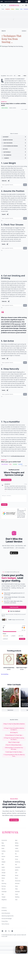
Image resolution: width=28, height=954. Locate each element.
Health (3, 867)
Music (16, 878)
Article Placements (6, 913)
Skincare (4, 888)
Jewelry (16, 870)
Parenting (4, 883)
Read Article (13, 710)
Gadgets (3, 861)
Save (19, 75)
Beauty (3, 845)
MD (14, 75)
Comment (4, 504)
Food (3, 859)
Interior (3, 870)
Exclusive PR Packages (7, 918)
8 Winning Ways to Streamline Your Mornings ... (14, 748)
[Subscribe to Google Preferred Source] (9, 513)
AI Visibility (4, 910)
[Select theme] (22, 5)
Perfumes (17, 883)
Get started (22, 638)
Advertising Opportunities (8, 915)
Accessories (4, 840)
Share (25, 75)
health (4, 31)
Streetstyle (4, 891)
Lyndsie (4, 75)
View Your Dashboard (15, 611)
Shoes (16, 886)
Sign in (3, 615)
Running (4, 886)
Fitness (16, 856)
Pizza (10, 464)
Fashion (3, 856)
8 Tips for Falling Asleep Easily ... (14, 745)
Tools (16, 899)
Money (16, 875)
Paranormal (17, 880)
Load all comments (6, 480)
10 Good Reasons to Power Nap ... (14, 735)
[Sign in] (26, 5)
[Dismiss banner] (25, 509)
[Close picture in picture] (16, 947)
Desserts (17, 851)
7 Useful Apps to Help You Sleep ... (14, 752)
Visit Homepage (14, 820)
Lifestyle (3, 872)
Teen (3, 894)
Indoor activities (5, 107)
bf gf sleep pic (14, 732)
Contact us (4, 907)
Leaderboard (5, 638)
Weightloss (8, 9)
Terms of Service (5, 924)
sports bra (17, 324)
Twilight (3, 897)
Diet (2, 853)
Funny (16, 859)
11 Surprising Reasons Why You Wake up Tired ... (14, 755)
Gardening (17, 861)
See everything (5, 674)
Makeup (17, 9)
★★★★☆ (24, 31)
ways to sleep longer (14, 742)
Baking (16, 843)
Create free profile (14, 607)
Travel (3, 9)
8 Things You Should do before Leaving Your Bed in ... (14, 738)
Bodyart (17, 845)
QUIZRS (26, 109)
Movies (12, 9)
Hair (16, 864)
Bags (3, 843)
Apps (16, 840)
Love (16, 872)
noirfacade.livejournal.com (18, 456)
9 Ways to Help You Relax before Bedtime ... (14, 724)
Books (3, 848)
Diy (16, 853)
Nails (21, 9)
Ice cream (20, 464)
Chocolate (15, 464)
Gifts (3, 864)
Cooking (3, 851)
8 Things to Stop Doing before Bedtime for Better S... (14, 729)
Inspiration (17, 867)
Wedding (17, 897)
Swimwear (17, 891)
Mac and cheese (5, 464)
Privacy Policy (5, 921)
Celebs (16, 848)
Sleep (16, 888)
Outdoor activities (12, 107)
